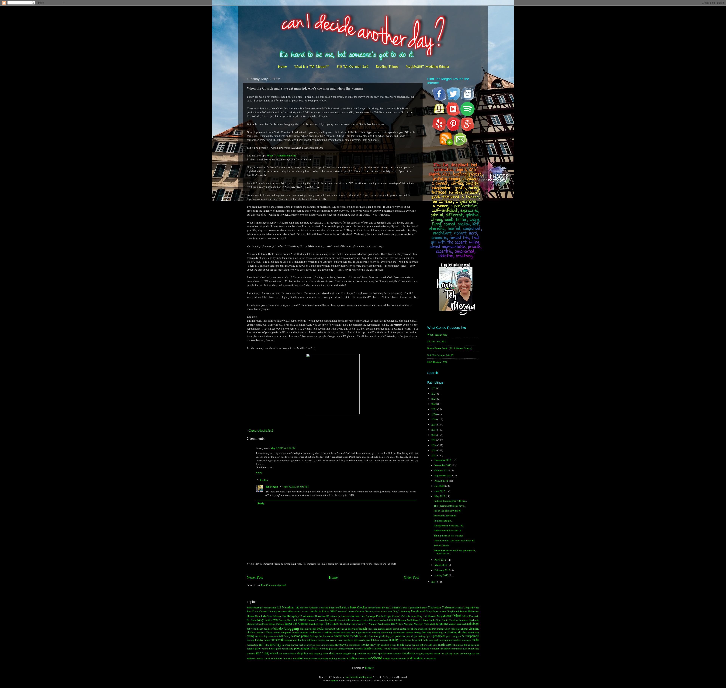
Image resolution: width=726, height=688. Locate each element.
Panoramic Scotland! (445, 515)
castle (403, 628)
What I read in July (437, 334)
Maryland (422, 616)
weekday (362, 658)
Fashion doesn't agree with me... (450, 500)
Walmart (372, 623)
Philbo (302, 620)
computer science (290, 632)
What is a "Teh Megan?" (311, 66)
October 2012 (441, 470)
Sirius (438, 619)
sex (280, 653)
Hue (284, 616)
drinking (452, 632)
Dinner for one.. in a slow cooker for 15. (454, 540)
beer (270, 628)
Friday (325, 611)
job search (359, 640)
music (400, 644)
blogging (291, 628)
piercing (324, 648)
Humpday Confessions (300, 616)
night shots (432, 644)
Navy (260, 620)
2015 (434, 440)
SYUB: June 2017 (436, 341)
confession (315, 632)
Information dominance (340, 616)
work (410, 658)
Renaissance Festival (359, 620)
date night (356, 632)
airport (452, 623)
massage (466, 640)
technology (466, 653)
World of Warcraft (414, 623)
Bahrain (344, 607)
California (395, 607)
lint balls (423, 640)
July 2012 (439, 486)
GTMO (333, 611)
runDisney (473, 648)
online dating (463, 644)
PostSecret (330, 619)
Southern (463, 620)
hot (308, 640)
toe (473, 653)
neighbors (421, 644)
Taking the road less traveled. (449, 535)
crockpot (345, 632)
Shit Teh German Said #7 (440, 355)
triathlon (275, 658)
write (426, 658)
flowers (338, 636)
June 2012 (440, 491)
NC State (251, 620)
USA (358, 623)
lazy (402, 640)
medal (475, 640)
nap (414, 644)
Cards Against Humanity (414, 607)
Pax (294, 620)
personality (287, 648)
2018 (434, 424)
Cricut (255, 611)
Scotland (383, 620)
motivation (328, 644)
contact (334, 680)
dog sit (442, 632)
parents (250, 648)
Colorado (459, 607)
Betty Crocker (358, 607)
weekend (375, 657)
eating (250, 636)
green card (451, 636)
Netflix (268, 620)
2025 (434, 388)
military (264, 644)
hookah (302, 640)
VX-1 (365, 623)
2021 (434, 409)
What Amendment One (281, 155)
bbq (254, 628)
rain (374, 648)
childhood (422, 628)
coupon (336, 632)
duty (477, 632)
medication (252, 644)
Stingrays (252, 623)
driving (462, 632)
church (464, 628)
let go (414, 639)
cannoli (396, 628)
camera (381, 628)
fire (320, 636)
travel (267, 658)
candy (389, 628)
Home (282, 66)
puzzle (368, 648)
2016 (434, 434)
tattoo (456, 653)
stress (389, 653)
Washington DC (386, 623)
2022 (434, 404)
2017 (434, 429)
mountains (354, 644)
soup (354, 653)
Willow (399, 623)
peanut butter (268, 648)
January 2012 (441, 575)
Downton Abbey (286, 611)
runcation (251, 653)
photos (314, 648)
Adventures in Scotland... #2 (448, 525)
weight (386, 658)
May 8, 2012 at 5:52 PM (283, 448)
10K (296, 607)
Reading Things (387, 66)
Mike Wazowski (470, 616)
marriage (443, 640)
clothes (251, 632)
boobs (313, 628)
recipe (387, 648)
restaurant (423, 648)
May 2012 (440, 496)
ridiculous (435, 648)
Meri (457, 615)
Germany (370, 611)
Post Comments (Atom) (273, 585)
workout (418, 658)
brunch (362, 628)
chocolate (456, 628)
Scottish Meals (441, 545)
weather (341, 658)
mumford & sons (388, 644)
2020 (434, 414)
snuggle (347, 653)
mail (436, 639)
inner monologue (345, 639)
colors (277, 632)
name (408, 644)
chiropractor (443, 628)
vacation (298, 658)
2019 (434, 419)
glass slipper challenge (416, 636)
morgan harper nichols (294, 644)
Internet (356, 616)
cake (374, 628)
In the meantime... (443, 520)
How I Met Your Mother (268, 616)
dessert (409, 632)
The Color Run (347, 623)
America (313, 607)
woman (402, 658)
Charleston (434, 607)
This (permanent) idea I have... (449, 505)
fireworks (328, 636)
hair (464, 636)
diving (417, 632)
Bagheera (334, 607)
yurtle (432, 658)
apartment (461, 623)
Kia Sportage (368, 616)
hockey (250, 640)
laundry (394, 640)
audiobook (472, 623)
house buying (318, 640)
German (359, 611)
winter (394, 658)
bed (266, 628)
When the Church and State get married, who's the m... (454, 552)
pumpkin (359, 648)
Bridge (385, 607)
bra (336, 628)
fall (281, 636)
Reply (259, 472)
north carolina (446, 644)
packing (475, 644)
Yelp (426, 623)
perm (278, 648)
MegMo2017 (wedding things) (427, 66)
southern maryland (368, 653)
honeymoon (291, 640)
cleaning (474, 628)
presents (349, 648)
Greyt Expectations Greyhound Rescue (446, 611)
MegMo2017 (445, 616)
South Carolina (450, 620)
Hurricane (320, 616)
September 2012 (443, 475)
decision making (371, 632)
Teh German (300, 623)
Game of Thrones (346, 611)
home (267, 640)
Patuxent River (285, 619)
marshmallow (455, 639)
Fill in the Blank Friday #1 (448, 510)
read (379, 648)
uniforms (287, 658)
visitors (308, 658)
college (268, 632)
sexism (286, 653)
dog (424, 632)
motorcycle (341, 644)
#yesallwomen (270, 607)
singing (318, 653)
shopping (302, 653)
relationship (405, 648)
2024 (434, 393)
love (431, 640)
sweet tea (439, 653)
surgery (420, 653)
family (287, 636)
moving (375, 644)
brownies (353, 628)
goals (429, 636)
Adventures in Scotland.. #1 (448, 530)
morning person (314, 644)
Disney (272, 611)
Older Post (411, 577)
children (431, 628)
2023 (434, 398)
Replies (264, 480)
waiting (324, 658)
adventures (442, 623)
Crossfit (263, 611)
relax (414, 648)
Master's (432, 616)
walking (332, 658)
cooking (327, 632)
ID (327, 616)
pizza (332, 648)
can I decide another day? (359, 677)
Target (288, 623)
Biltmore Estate (374, 607)
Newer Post (255, 577)
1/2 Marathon (285, 607)
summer (397, 653)
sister (325, 653)
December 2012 (443, 460)
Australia (323, 607)
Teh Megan (271, 486)
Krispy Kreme (391, 616)
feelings (314, 636)
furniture (373, 636)
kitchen (375, 640)
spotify (382, 653)
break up (342, 628)
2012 (434, 455)
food (346, 636)
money (275, 644)
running (262, 652)
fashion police (300, 636)
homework (277, 640)
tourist (260, 658)
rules (465, 648)
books (320, 628)
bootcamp (329, 628)
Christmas (448, 607)
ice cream (331, 640)
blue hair (304, 628)
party (258, 648)
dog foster (432, 632)
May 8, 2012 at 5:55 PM (296, 486)
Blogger (369, 667)
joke (368, 640)
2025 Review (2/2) (437, 362)
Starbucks (474, 620)
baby (249, 628)
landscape (384, 639)
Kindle (379, 616)
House (250, 616)
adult (432, 623)
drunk (471, 632)
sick (311, 653)
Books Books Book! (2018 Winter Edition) (449, 348)
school (274, 653)
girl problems (397, 636)
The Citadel (331, 623)
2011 (434, 581)
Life (401, 616)
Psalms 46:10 (341, 619)
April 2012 (440, 559)
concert (304, 632)
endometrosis (273, 636)
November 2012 (443, 465)
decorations (399, 632)
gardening (384, 636)
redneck (394, 648)
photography (301, 648)
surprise (429, 653)
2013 (434, 450)
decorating (386, 632)
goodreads (439, 636)
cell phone (411, 628)
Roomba (374, 619)
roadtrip (445, 648)
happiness (473, 636)
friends (354, 636)
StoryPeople (262, 623)
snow (339, 653)
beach (260, 628)
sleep (332, 653)
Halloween (473, 611)
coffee (260, 632)
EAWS (297, 611)
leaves (408, 640)
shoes (293, 653)
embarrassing (261, 636)
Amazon (303, 607)
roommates (456, 648)
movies (365, 644)
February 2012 (442, 570)
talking (448, 653)
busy (370, 628)
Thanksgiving (316, 623)
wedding (351, 658)
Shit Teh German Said (352, 66)
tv (281, 658)
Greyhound (418, 611)
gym (458, 636)
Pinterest (311, 620)
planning (340, 648)
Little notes (410, 616)
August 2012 (441, 480)
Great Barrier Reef (383, 611)
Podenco (320, 619)
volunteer (316, 658)
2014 (434, 445)
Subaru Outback (276, 623)
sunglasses (408, 653)
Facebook (315, 611)
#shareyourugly (255, 607)
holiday (259, 640)
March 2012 (441, 564)
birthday (278, 628)
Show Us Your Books (424, 620)
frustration (363, 636)
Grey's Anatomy (401, 611)
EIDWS (305, 611)
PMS (275, 620)
